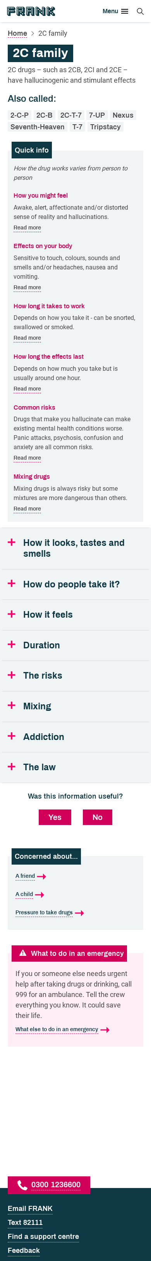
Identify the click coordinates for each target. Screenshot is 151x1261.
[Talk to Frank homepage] (30, 11)
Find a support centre (43, 1236)
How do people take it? (71, 584)
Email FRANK (30, 1208)
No (98, 817)
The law (39, 767)
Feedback (24, 1250)
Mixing (37, 706)
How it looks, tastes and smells (74, 548)
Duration (41, 645)
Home (17, 33)
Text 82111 (25, 1222)
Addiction (43, 737)
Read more (27, 227)
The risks (42, 676)
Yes (55, 817)
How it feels (48, 615)
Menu (110, 11)
